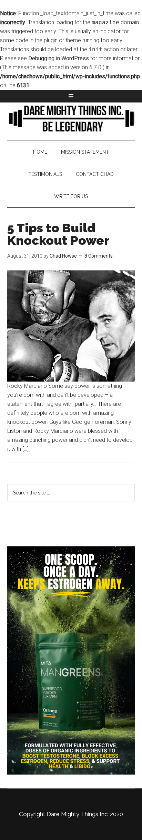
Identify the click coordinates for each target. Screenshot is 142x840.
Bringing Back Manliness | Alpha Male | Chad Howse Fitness (71, 118)
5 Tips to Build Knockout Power (58, 234)
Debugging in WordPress (58, 58)
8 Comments (98, 256)
